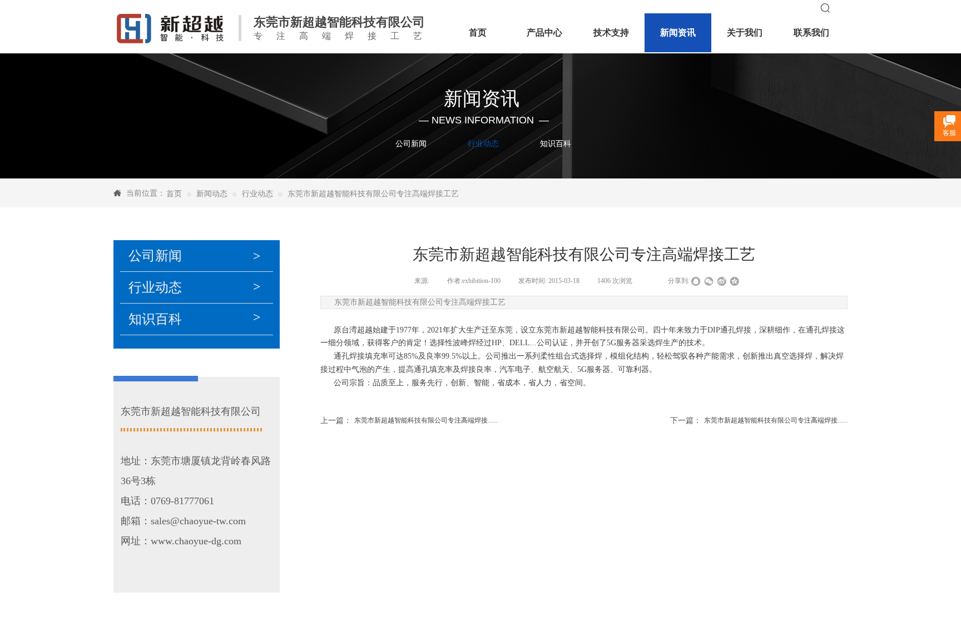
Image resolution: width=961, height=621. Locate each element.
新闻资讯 (678, 32)
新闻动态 (211, 194)
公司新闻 (411, 144)
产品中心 (544, 32)
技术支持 (611, 32)
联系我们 (811, 32)
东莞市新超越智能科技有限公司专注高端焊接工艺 (373, 194)
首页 (174, 194)
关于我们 (744, 32)
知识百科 (555, 144)
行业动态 (483, 144)
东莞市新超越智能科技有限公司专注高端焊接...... (409, 420)
